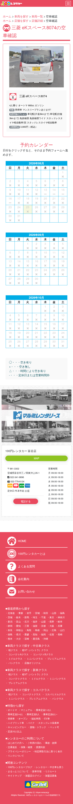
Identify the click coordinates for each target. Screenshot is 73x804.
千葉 (43, 617)
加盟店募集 (51, 775)
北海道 (11, 613)
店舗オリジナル (32, 663)
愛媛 (26, 634)
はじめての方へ (16, 742)
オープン (23, 718)
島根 (37, 630)
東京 (51, 617)
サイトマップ (15, 775)
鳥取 (29, 630)
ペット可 (54, 727)
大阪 (51, 625)
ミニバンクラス (34, 658)
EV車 (47, 718)
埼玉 (35, 617)
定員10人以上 (15, 731)
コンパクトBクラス (42, 654)
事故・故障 (51, 742)
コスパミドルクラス (55, 694)
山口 (62, 630)
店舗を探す (21, 21)
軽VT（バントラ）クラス (34, 650)
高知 (35, 634)
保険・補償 (26, 747)
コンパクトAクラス (18, 654)
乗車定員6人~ (50, 714)
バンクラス (14, 663)
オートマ (12, 710)
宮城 (37, 613)
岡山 (45, 630)
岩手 (29, 613)
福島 (62, 613)
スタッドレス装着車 (48, 722)
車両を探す (21, 16)
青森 (20, 613)
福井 (35, 621)
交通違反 (12, 747)
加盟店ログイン (33, 775)
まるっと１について (18, 771)
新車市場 (36, 771)
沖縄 (45, 638)
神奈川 (61, 617)
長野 (51, 621)
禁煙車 (11, 718)
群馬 (26, 617)
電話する (26, 501)
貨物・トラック (38, 727)
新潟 (10, 621)
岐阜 (60, 621)
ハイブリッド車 (16, 722)
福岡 (43, 634)
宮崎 (26, 638)
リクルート (51, 771)
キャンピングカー (17, 727)
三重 (26, 625)
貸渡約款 (40, 747)
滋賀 (35, 625)
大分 (18, 638)
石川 (26, 621)
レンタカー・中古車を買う (50, 767)
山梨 (43, 621)
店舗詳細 (37, 21)
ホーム (7, 16)
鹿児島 (36, 638)
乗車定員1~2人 (43, 710)
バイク (31, 722)
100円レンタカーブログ (20, 767)
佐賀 (51, 634)
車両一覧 (37, 16)
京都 (43, 625)
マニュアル (26, 710)
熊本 (10, 638)
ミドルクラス (15, 658)
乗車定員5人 (33, 714)
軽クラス (13, 650)
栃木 (18, 617)
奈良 (10, 630)
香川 (18, 634)
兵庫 (60, 625)
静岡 (10, 625)
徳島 (10, 634)
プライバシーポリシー (19, 751)
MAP (36, 458)
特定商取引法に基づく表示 (48, 751)
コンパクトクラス (17, 678)
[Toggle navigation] (68, 3)
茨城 (10, 617)
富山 (18, 621)
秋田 (45, 613)
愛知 (18, 625)
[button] (13, 66)
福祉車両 (36, 718)
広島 (54, 630)
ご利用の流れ (34, 742)
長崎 (60, 634)
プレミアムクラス (56, 658)
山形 (54, 613)
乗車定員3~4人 (15, 714)
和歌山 (19, 630)
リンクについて (16, 755)
